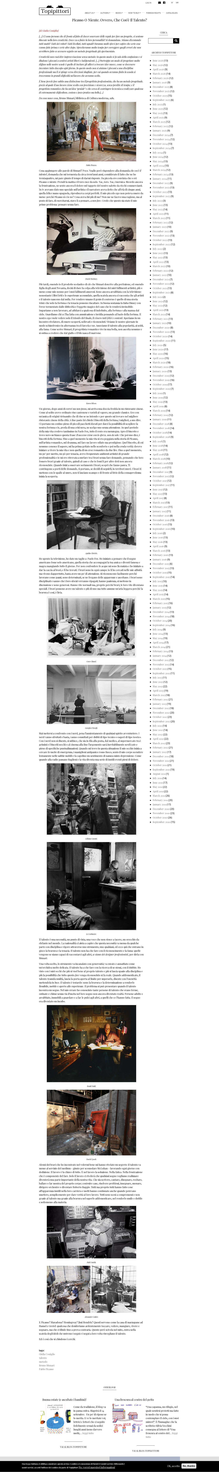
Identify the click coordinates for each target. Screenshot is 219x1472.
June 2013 (158, 681)
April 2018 (158, 454)
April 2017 (158, 498)
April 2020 (158, 358)
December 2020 (161, 327)
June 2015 (158, 585)
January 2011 (159, 804)
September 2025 (161, 99)
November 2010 (161, 813)
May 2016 (158, 541)
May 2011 (157, 786)
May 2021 (158, 305)
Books (118, 13)
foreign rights (153, 13)
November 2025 (161, 91)
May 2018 (158, 449)
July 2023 (157, 200)
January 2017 (159, 511)
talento (43, 1357)
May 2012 (158, 734)
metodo (43, 1361)
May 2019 (158, 401)
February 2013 (160, 699)
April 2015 (158, 594)
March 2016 (159, 550)
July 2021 (157, 296)
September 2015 (161, 577)
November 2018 (161, 428)
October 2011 (160, 765)
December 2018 (161, 423)
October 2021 (160, 288)
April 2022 (158, 261)
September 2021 (161, 292)
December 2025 (161, 86)
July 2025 (157, 104)
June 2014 (158, 633)
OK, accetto (173, 1466)
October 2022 (160, 240)
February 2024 (160, 174)
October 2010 (160, 817)
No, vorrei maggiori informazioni (97, 1467)
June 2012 (158, 730)
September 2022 (161, 244)
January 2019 (160, 419)
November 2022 (161, 235)
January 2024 (160, 178)
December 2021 (161, 279)
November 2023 (161, 187)
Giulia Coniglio (47, 1354)
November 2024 (161, 139)
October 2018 (160, 432)
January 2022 (160, 274)
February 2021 (160, 318)
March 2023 (159, 218)
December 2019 (161, 375)
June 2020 (158, 349)
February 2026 (160, 78)
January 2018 (159, 467)
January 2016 (160, 559)
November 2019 (161, 380)
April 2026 (158, 69)
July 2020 (158, 345)
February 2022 (160, 270)
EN (177, 2)
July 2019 (157, 393)
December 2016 (161, 515)
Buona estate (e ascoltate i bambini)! (64, 1399)
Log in (148, 3)
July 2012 (157, 725)
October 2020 (160, 336)
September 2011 (161, 769)
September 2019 (161, 388)
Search (177, 40)
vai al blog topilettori (145, 1450)
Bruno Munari (46, 1365)
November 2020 (161, 331)
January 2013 (159, 703)
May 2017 (157, 493)
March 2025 (159, 121)
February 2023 (160, 222)
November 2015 (161, 568)
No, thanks (189, 1466)
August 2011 (159, 773)
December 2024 (161, 135)
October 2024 (160, 143)
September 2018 (161, 436)
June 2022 (158, 253)
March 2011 (159, 795)
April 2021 (158, 310)
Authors (104, 13)
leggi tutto (88, 1433)
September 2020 (162, 340)
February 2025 (160, 126)
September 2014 (161, 625)
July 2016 (157, 533)
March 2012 (159, 743)
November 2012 (161, 712)
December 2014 (161, 611)
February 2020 (161, 366)
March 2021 (159, 314)
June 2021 (158, 301)
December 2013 (161, 660)
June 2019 (158, 397)
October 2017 (160, 480)
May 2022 (158, 257)
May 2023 (158, 209)
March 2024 (159, 169)
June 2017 (158, 489)
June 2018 (158, 445)
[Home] (55, 10)
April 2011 (158, 791)
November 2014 (161, 616)
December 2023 (161, 183)
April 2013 (158, 690)
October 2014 (160, 620)
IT (172, 2)
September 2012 (161, 721)
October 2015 (160, 572)
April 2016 (158, 546)
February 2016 (160, 555)
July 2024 (158, 152)
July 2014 (157, 629)
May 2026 (158, 65)
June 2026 (158, 60)
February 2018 (160, 463)
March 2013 (159, 695)
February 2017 (160, 506)
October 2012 (160, 716)
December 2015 (161, 563)
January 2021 (159, 323)
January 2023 (160, 226)
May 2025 (158, 113)
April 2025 (158, 117)
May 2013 (157, 686)
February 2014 (160, 651)
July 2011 (157, 778)
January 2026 (160, 82)
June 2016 (158, 537)
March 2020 (159, 362)
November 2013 (161, 664)
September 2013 (161, 673)
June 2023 (158, 205)
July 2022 (157, 248)
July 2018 (157, 441)
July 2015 (157, 581)
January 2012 (159, 752)
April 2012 (158, 738)
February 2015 (160, 603)
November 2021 (161, 283)
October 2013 (160, 668)
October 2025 (160, 95)
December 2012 (161, 708)
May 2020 (158, 353)
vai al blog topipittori (73, 1447)
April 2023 (158, 213)
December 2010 (161, 808)
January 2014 (160, 655)
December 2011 (161, 756)
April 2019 (158, 406)
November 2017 (161, 476)
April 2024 (158, 165)
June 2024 (158, 156)
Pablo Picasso (46, 1369)
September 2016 (161, 528)
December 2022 (161, 231)
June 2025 (158, 108)
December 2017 (161, 471)
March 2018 (159, 458)
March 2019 (159, 410)
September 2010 (161, 822)
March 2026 (159, 73)
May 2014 (158, 638)
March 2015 (159, 598)
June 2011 (158, 782)
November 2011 (161, 760)
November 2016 (161, 520)
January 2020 (160, 371)
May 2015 (157, 590)
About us (89, 13)
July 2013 (157, 677)
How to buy (133, 13)
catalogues (172, 13)
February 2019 (160, 415)
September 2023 (161, 196)
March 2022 (159, 266)
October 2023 (160, 191)
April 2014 (158, 642)
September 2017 (161, 485)
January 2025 (160, 130)
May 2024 (158, 161)
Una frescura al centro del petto (134, 1399)
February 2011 (160, 800)
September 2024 (161, 148)
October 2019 (160, 384)
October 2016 (160, 524)
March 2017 (159, 502)
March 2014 (159, 646)
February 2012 (160, 747)
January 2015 (159, 607)
